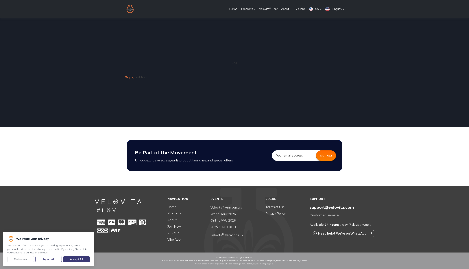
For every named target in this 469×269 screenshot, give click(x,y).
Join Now (174, 226)
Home (233, 9)
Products (247, 9)
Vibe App (174, 239)
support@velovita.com (332, 207)
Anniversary (226, 207)
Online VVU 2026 (223, 220)
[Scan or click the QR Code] (341, 239)
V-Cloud (301, 9)
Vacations (227, 235)
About (285, 9)
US (317, 9)
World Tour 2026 (223, 214)
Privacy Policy (275, 213)
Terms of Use (275, 207)
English (337, 9)
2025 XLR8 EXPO (223, 227)
